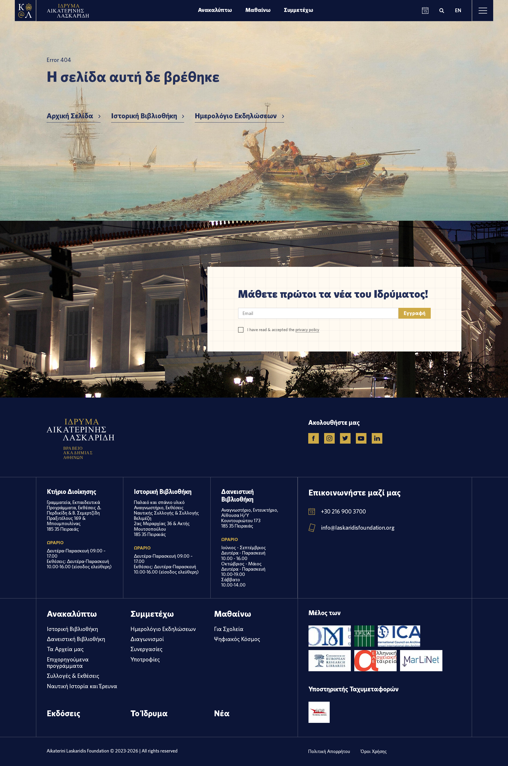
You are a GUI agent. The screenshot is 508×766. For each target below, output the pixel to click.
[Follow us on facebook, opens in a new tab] (313, 438)
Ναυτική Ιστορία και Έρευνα (82, 686)
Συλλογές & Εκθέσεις (73, 675)
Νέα (221, 713)
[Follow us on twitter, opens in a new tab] (345, 438)
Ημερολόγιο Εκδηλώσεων (236, 115)
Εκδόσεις (63, 713)
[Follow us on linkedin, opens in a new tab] (377, 438)
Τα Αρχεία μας (65, 649)
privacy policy (307, 329)
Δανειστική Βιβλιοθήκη (76, 639)
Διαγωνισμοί (147, 639)
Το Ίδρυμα (148, 713)
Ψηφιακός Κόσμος (237, 639)
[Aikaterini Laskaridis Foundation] (25, 10)
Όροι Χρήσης (374, 751)
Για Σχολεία (228, 629)
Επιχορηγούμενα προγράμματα (68, 663)
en (458, 10)
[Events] (425, 11)
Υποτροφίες (145, 659)
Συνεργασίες (146, 649)
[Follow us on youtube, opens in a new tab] (361, 438)
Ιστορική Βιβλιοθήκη (144, 115)
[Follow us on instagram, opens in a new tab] (329, 438)
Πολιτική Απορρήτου (329, 751)
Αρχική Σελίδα (70, 115)
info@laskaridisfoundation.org (357, 527)
